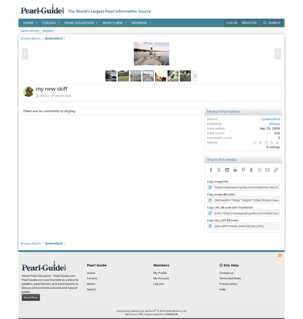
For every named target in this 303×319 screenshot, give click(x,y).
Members (139, 22)
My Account (161, 278)
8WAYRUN (172, 314)
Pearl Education (79, 22)
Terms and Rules (230, 278)
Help (222, 289)
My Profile (160, 273)
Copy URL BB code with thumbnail (229, 207)
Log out (158, 284)
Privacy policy (228, 284)
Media (91, 284)
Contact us (226, 273)
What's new (113, 22)
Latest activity (30, 31)
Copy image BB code (220, 194)
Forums (49, 22)
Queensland (271, 119)
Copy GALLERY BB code (222, 220)
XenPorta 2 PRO (134, 314)
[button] (36, 23)
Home (28, 22)
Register (48, 31)
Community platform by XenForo (151, 311)
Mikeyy (44, 96)
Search (91, 289)
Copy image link (217, 181)
